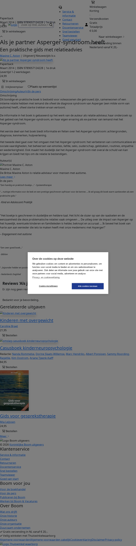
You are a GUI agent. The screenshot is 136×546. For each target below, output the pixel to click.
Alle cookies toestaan (87, 286)
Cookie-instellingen (48, 286)
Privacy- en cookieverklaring (46, 277)
